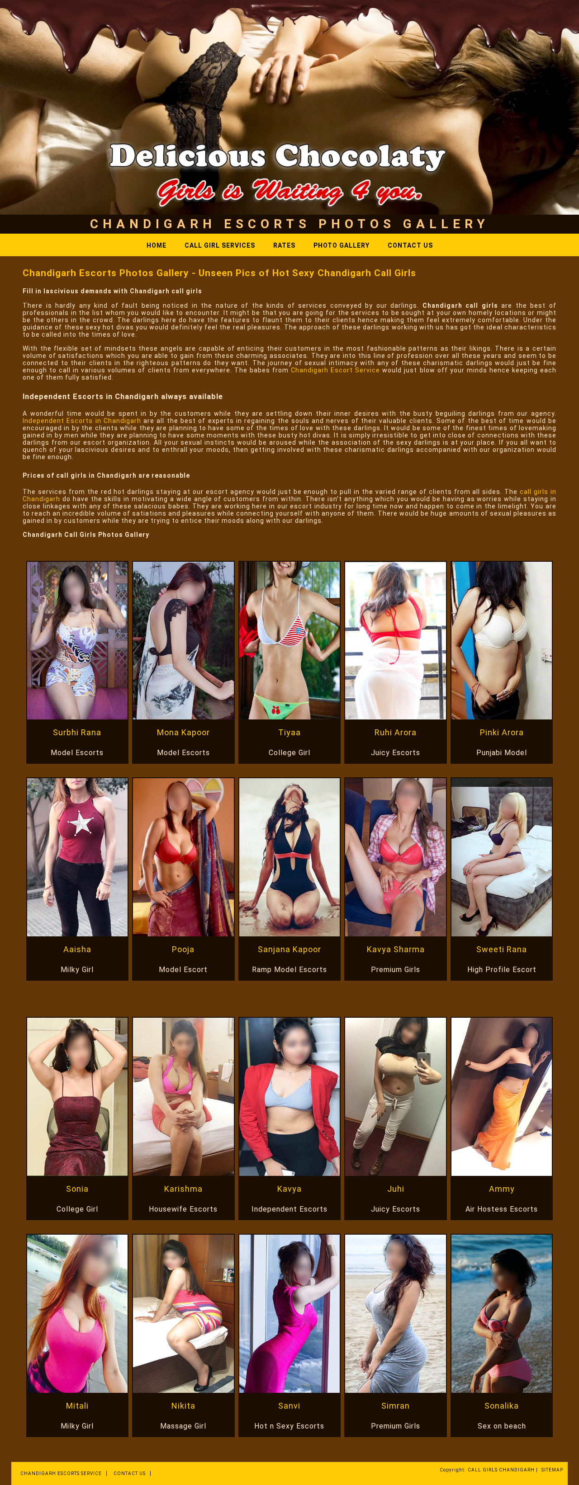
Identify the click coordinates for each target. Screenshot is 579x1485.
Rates (284, 245)
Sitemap (552, 1469)
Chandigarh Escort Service (335, 370)
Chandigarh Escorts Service (61, 1473)
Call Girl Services (220, 245)
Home (156, 245)
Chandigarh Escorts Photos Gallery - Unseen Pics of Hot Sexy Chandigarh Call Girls (219, 273)
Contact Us (410, 245)
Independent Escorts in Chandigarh (82, 420)
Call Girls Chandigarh (501, 1469)
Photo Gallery (341, 245)
